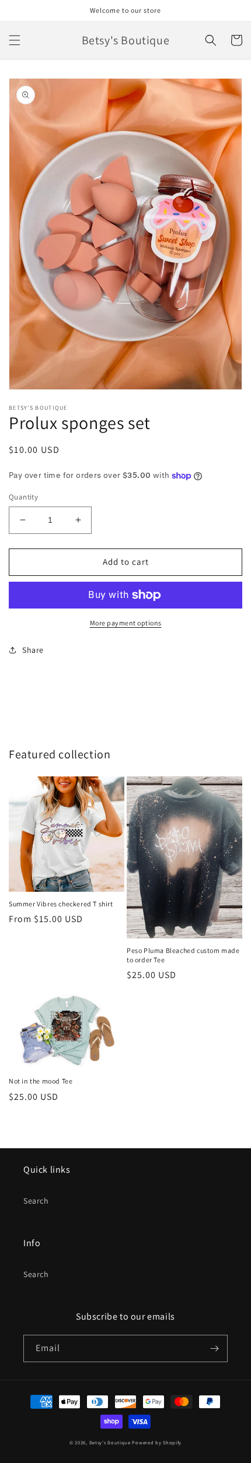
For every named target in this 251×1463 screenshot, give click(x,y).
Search (36, 1200)
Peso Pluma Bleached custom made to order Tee (183, 955)
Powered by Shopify (157, 1442)
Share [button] (33, 650)
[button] (14, 40)
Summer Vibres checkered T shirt (61, 903)
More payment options (126, 622)
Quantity (23, 497)
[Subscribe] (214, 1348)
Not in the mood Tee (40, 1081)
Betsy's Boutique (111, 1442)
